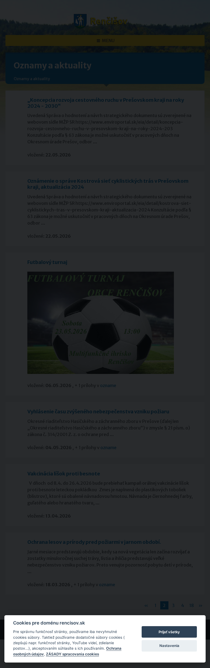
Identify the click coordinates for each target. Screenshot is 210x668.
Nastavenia (169, 645)
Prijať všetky (169, 632)
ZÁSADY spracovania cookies (72, 654)
